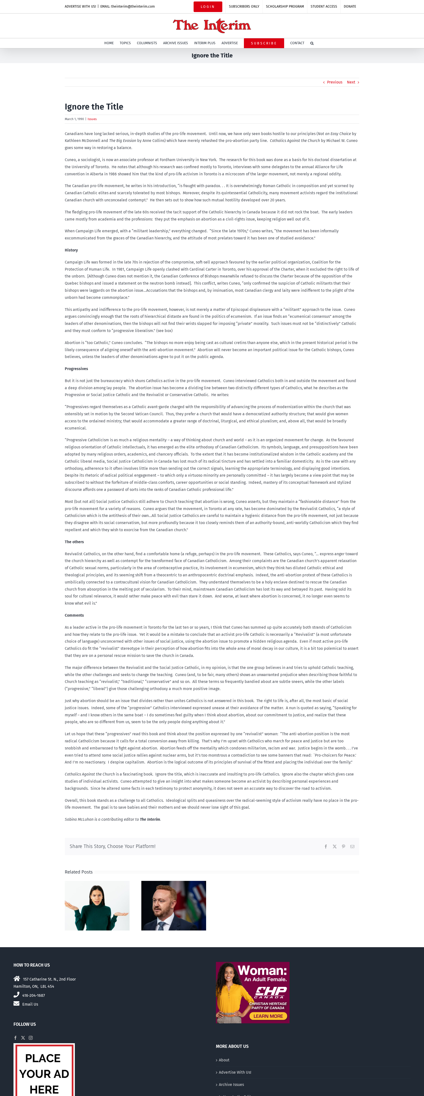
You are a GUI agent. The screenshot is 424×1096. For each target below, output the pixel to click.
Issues (92, 119)
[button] (312, 43)
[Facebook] (15, 1038)
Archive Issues (231, 1084)
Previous (334, 82)
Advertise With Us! (235, 1072)
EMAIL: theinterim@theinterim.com (127, 6)
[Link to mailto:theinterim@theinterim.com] (16, 1003)
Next (351, 82)
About (224, 1060)
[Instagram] (31, 1038)
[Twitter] (23, 1038)
